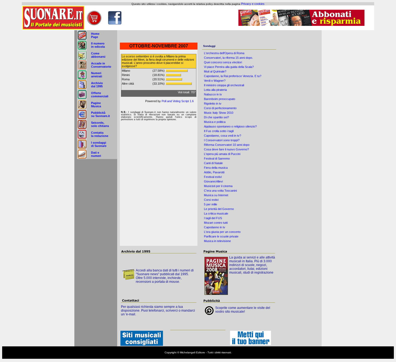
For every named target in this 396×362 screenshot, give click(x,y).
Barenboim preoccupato (219, 99)
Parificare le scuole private (221, 236)
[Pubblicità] (82, 118)
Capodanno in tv (214, 227)
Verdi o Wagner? (214, 80)
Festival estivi (213, 176)
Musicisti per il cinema (218, 186)
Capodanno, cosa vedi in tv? (222, 135)
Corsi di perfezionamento (220, 108)
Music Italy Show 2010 (218, 112)
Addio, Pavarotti (214, 172)
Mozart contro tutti (216, 222)
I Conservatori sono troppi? (221, 140)
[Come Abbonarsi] (82, 58)
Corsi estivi (211, 199)
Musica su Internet (216, 195)
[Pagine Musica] (82, 108)
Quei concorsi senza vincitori (223, 62)
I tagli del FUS (213, 218)
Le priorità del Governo (219, 209)
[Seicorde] (82, 128)
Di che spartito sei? (216, 117)
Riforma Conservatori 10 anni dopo (226, 144)
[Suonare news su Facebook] (114, 23)
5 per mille (210, 204)
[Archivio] (82, 88)
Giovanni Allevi (213, 181)
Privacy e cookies (253, 3)
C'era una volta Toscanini (220, 190)
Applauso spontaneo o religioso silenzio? (230, 126)
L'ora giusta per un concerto (222, 231)
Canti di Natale (213, 163)
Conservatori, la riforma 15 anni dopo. (228, 57)
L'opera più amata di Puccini (222, 154)
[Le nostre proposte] (82, 98)
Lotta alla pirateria (215, 89)
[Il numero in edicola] (82, 48)
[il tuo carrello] (94, 24)
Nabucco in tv (213, 94)
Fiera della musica (216, 167)
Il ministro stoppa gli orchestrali (224, 85)
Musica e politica (214, 121)
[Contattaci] (82, 138)
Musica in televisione (217, 241)
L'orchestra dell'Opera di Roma (224, 53)
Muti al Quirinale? (215, 71)
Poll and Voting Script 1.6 (178, 101)
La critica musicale (216, 213)
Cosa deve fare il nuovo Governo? (226, 149)
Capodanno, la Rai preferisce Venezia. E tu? (232, 76)
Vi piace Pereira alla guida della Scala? (229, 66)
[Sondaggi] (82, 148)
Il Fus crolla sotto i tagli (219, 131)
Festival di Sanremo (217, 158)
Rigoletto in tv (212, 103)
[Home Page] (82, 39)
